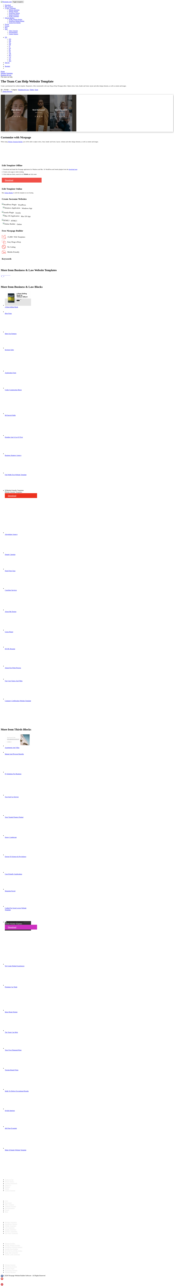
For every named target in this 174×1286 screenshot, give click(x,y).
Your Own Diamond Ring (13, 1050)
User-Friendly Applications (13, 874)
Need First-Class (10, 571)
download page (73, 169)
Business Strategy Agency (13, 455)
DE (10, 41)
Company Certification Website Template (18, 701)
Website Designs (13, 11)
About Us (8, 1185)
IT (9, 46)
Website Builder (10, 1243)
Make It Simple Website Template (15, 1150)
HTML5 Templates (11, 1231)
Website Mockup (10, 1272)
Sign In (7, 63)
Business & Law (23, 90)
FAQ (6, 1201)
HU (10, 61)
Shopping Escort (10, 891)
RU (10, 55)
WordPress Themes (14, 13)
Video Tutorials (13, 31)
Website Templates (14, 10)
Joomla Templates (14, 14)
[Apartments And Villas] (18, 746)
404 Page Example (11, 1128)
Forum (7, 1210)
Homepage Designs (11, 1270)
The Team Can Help (11, 1032)
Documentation (13, 32)
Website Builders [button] (9, 18)
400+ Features (9, 6)
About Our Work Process (13, 668)
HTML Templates (14, 16)
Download (8, 5)
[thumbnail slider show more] (2, 277)
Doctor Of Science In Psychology (15, 856)
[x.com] (2, 1282)
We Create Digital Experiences (14, 966)
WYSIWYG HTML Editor (13, 1251)
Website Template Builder (15, 142)
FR (10, 44)
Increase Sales (9, 350)
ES (10, 48)
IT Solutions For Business (13, 774)
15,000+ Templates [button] (10, 8)
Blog (6, 27)
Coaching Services (11, 590)
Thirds (32, 90)
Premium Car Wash (11, 987)
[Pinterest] (2, 1285)
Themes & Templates (11, 1217)
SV (10, 59)
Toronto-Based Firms (11, 1070)
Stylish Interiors (10, 1110)
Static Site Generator (11, 1253)
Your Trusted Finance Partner (14, 817)
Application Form (10, 373)
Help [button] (6, 29)
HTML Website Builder (15, 19)
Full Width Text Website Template (15, 475)
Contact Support (13, 34)
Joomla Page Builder (15, 23)
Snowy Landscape (11, 837)
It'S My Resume (10, 649)
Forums (7, 26)
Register (7, 66)
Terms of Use (9, 1180)
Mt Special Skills (10, 415)
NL (10, 43)
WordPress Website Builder (16, 21)
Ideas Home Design (11, 1012)
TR (10, 53)
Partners (7, 1187)
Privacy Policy (9, 1181)
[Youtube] (2, 1279)
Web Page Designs (11, 1267)
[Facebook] (2, 1276)
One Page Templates (11, 1233)
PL (10, 50)
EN (10, 39)
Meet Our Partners (11, 334)
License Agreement (11, 1183)
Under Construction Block (13, 390)
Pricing (7, 24)
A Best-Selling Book (11, 307)
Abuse (7, 1189)
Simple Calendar (10, 554)
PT (10, 52)
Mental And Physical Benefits (14, 754)
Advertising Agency (11, 534)
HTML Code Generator (12, 1254)
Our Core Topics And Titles (13, 681)
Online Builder (9, 193)
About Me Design (10, 611)
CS (10, 57)
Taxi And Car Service (12, 797)
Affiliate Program (10, 1206)
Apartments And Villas (12, 747)
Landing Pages (9, 1268)
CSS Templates (10, 1228)
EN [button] (6, 37)
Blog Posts (8, 313)
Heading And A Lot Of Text (14, 437)
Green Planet (9, 632)
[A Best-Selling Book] (18, 305)
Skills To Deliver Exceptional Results (17, 1091)
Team (36, 90)
